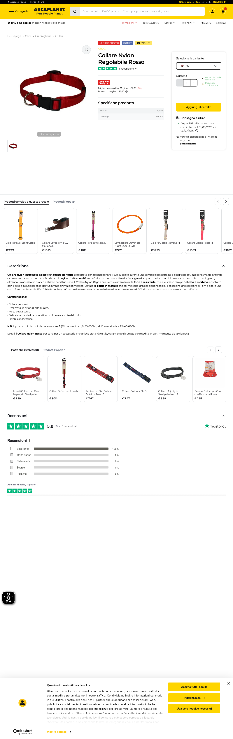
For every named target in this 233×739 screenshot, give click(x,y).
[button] (49, 91)
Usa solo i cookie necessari (194, 708)
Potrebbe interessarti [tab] (25, 350)
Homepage (14, 36)
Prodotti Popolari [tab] (64, 201)
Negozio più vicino (17, 2)
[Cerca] (75, 11)
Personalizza (192, 697)
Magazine (206, 23)
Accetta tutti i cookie (194, 686)
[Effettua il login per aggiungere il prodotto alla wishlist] (86, 49)
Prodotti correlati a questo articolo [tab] (26, 201)
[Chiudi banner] (228, 683)
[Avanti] (226, 201)
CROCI (102, 48)
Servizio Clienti (37, 2)
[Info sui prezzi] (126, 91)
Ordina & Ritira (151, 23)
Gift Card (221, 23)
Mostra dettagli (57, 731)
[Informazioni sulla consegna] (196, 130)
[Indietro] (218, 201)
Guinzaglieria (43, 36)
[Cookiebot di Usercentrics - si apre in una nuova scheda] (22, 732)
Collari (59, 36)
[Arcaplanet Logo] (49, 11)
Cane (28, 36)
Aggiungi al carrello (198, 107)
